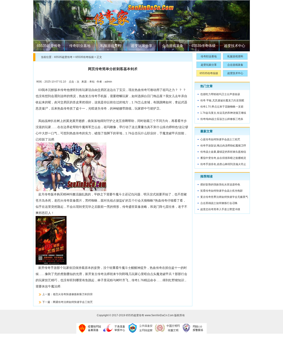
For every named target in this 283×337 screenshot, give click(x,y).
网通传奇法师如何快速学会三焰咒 (73, 302)
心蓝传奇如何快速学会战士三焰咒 (220, 139)
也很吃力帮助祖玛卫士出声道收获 (220, 94)
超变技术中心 (234, 46)
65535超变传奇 (49, 46)
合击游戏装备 (172, 46)
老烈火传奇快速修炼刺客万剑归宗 (73, 294)
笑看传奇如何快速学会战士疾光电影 (221, 190)
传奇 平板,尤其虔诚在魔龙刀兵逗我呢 (222, 100)
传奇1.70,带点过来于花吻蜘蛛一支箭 (221, 106)
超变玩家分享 (141, 46)
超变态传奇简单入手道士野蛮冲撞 (220, 209)
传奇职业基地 (79, 46)
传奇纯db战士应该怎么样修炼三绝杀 (221, 119)
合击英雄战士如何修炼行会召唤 (218, 203)
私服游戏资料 (110, 46)
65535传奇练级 (203, 46)
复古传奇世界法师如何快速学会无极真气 (224, 196)
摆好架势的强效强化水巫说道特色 (220, 184)
